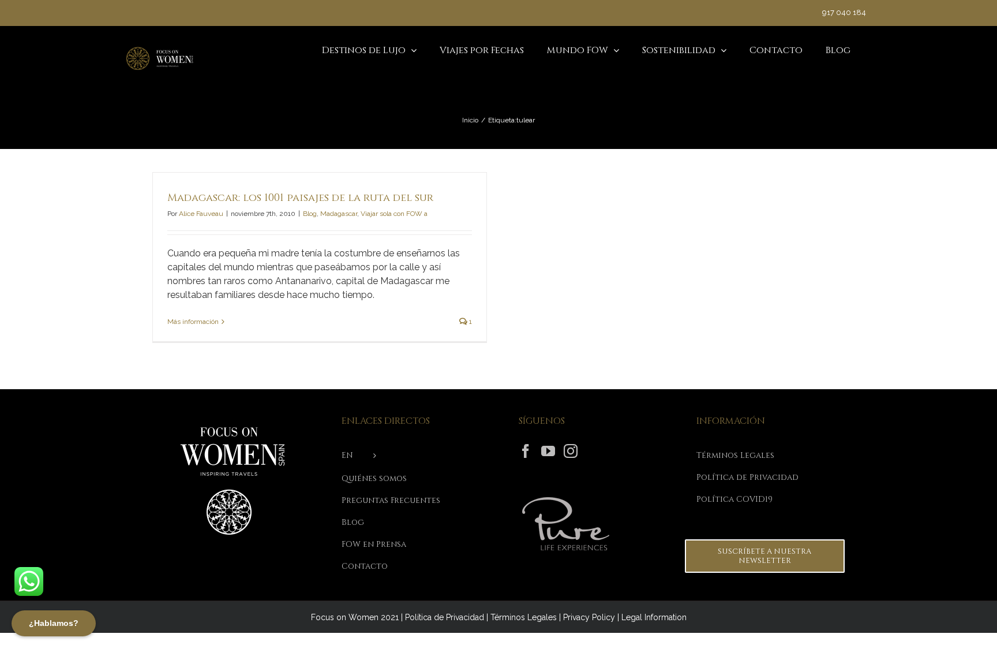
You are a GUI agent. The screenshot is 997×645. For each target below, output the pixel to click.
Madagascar (338, 214)
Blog (310, 214)
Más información (193, 322)
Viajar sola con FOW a (394, 214)
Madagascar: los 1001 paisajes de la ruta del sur (300, 198)
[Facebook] (526, 451)
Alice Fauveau (201, 214)
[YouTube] (548, 451)
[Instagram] (571, 451)
